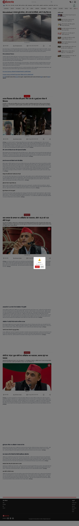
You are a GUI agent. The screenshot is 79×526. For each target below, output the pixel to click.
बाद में (42, 266)
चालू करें (37, 266)
